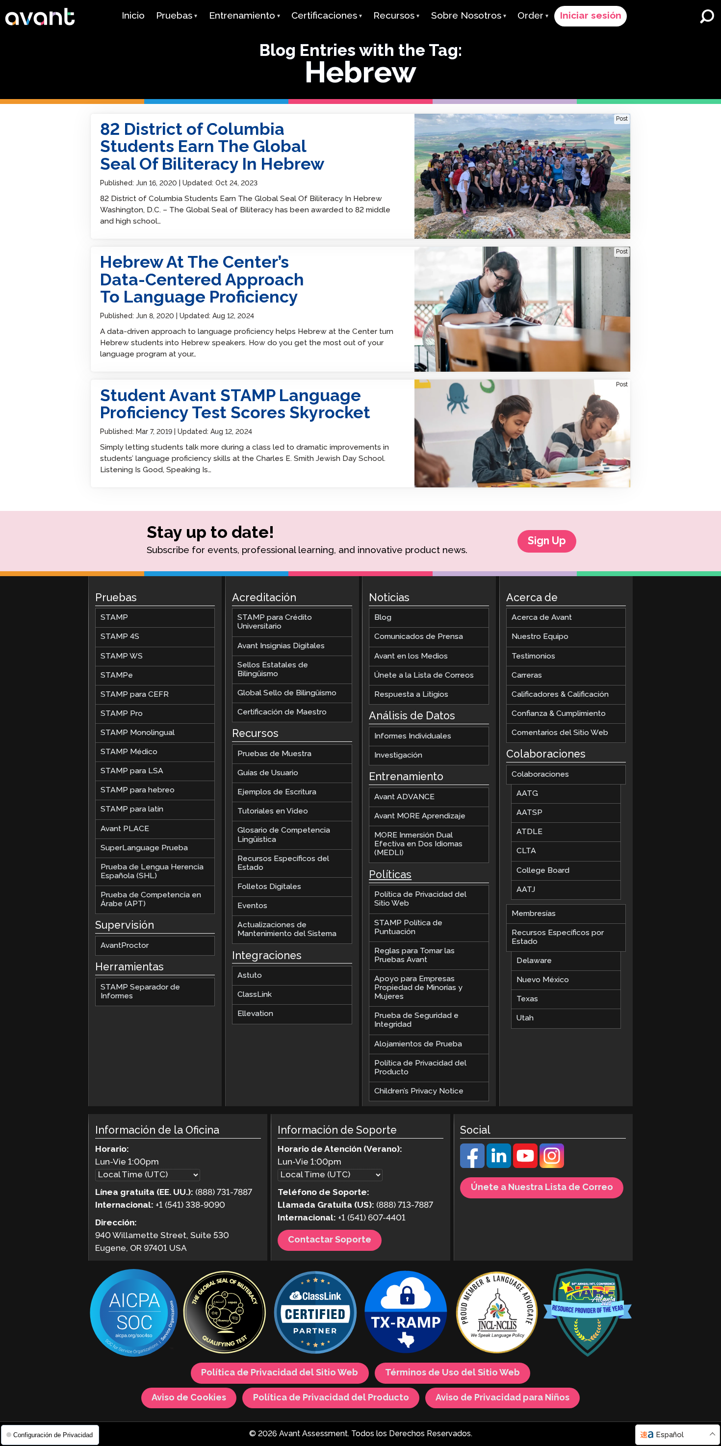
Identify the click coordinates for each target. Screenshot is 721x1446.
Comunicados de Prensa (418, 637)
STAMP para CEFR (135, 694)
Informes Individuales (412, 736)
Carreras (527, 675)
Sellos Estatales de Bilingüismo (272, 669)
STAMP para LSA (132, 771)
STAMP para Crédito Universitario (274, 622)
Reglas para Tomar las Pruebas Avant (414, 955)
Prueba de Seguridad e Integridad (416, 1020)
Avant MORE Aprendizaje (419, 816)
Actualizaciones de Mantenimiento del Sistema (286, 929)
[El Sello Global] (224, 1313)
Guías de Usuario (267, 773)
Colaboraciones (540, 774)
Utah (525, 1019)
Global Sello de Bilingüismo (286, 693)
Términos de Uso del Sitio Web (452, 1373)
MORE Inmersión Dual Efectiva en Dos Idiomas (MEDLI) (418, 844)
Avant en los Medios (411, 656)
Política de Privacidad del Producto (420, 1067)
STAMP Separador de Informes (140, 991)
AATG (527, 793)
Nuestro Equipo (540, 637)
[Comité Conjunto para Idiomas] (497, 1313)
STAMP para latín (132, 810)
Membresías (534, 914)
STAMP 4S (120, 637)
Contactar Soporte (329, 1240)
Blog (382, 618)
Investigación (398, 755)
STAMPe (117, 675)
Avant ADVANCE (404, 797)
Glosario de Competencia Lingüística (283, 835)
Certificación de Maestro (282, 712)
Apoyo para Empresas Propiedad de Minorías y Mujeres (418, 988)
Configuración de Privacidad (52, 1435)
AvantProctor (125, 945)
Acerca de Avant (542, 618)
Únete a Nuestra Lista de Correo (542, 1188)
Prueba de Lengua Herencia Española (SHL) (152, 871)
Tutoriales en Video (272, 812)
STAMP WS (122, 656)
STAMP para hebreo (138, 790)
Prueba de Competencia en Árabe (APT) (151, 899)
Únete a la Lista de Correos (424, 675)
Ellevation (255, 1014)
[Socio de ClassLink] (315, 1313)
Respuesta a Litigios (411, 694)
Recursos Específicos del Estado (283, 863)
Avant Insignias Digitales (281, 646)
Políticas (390, 875)
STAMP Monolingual (138, 733)
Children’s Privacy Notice (419, 1091)
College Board (542, 870)
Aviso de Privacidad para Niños (502, 1398)
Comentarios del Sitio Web (560, 733)
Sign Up (547, 541)
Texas (527, 999)
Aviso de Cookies (189, 1398)
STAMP (114, 618)
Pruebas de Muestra (274, 754)
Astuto (249, 976)
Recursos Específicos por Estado (558, 937)
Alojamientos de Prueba (418, 1044)
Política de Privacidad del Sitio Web (420, 899)
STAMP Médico (129, 752)
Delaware (534, 961)
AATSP (529, 813)
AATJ (525, 890)
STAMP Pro (122, 714)
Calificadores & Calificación (560, 694)
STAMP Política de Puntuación (408, 927)
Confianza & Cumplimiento (559, 714)
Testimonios (533, 656)
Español (670, 1435)
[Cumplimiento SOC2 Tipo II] (134, 1314)
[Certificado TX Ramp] (406, 1313)
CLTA (526, 851)
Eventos (252, 906)
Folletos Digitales (269, 887)
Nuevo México (542, 980)
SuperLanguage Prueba (144, 848)
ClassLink (254, 995)
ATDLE (529, 832)
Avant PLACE (125, 829)
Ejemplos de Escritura (276, 792)
